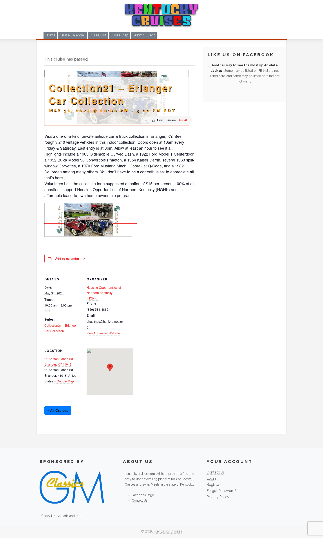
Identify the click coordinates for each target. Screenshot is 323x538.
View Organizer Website (103, 333)
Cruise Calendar (72, 35)
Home (50, 35)
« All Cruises (57, 410)
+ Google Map (64, 381)
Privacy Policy (218, 497)
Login (211, 478)
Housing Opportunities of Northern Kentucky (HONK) (104, 292)
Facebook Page (143, 495)
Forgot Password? (221, 491)
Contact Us (139, 500)
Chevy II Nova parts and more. (62, 516)
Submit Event (144, 35)
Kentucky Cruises (168, 531)
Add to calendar (67, 258)
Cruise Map (120, 35)
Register (213, 484)
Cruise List (97, 35)
